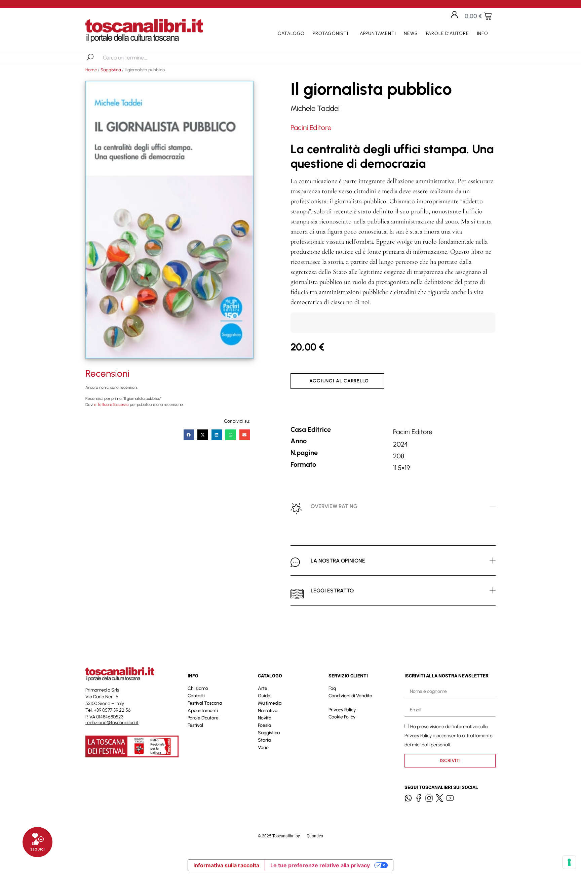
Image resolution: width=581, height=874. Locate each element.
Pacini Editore (311, 127)
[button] (189, 434)
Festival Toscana (205, 703)
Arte (262, 688)
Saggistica (111, 69)
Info (482, 33)
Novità (264, 718)
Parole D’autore (447, 33)
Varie (263, 747)
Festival (195, 725)
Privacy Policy (342, 710)
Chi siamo (198, 688)
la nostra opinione (338, 560)
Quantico (315, 836)
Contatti (196, 696)
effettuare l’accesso (111, 404)
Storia (264, 740)
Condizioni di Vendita (350, 696)
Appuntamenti (378, 33)
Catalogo (291, 33)
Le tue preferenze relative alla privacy (320, 865)
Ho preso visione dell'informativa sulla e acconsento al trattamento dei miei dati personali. (448, 735)
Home (91, 69)
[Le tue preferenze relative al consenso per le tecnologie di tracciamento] (569, 862)
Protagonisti (330, 33)
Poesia (264, 725)
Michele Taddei (315, 108)
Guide (264, 696)
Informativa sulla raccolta (226, 865)
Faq (332, 688)
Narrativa (267, 710)
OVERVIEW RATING (334, 506)
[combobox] (138, 57)
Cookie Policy (341, 717)
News (411, 33)
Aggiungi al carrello (339, 381)
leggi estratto (332, 590)
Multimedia (269, 703)
